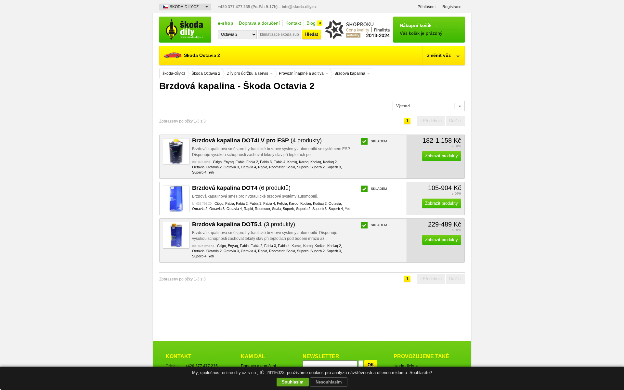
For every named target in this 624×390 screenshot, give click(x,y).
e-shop (225, 23)
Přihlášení (427, 7)
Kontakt (293, 23)
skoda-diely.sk (406, 366)
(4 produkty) (257, 140)
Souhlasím (293, 382)
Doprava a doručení (259, 23)
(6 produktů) (241, 188)
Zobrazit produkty (441, 155)
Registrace (452, 7)
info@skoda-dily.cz (299, 7)
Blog (311, 23)
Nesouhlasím (329, 382)
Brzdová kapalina (349, 73)
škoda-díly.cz (185, 30)
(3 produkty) (243, 224)
